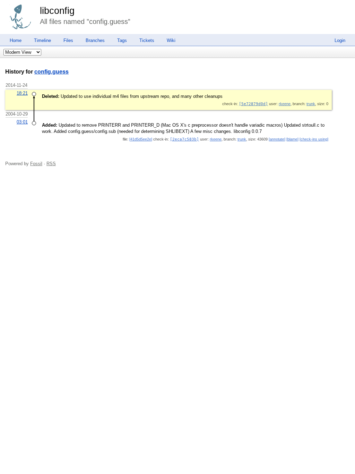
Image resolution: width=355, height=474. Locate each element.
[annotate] (277, 139)
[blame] (292, 139)
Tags (122, 40)
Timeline (42, 40)
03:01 (22, 122)
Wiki (171, 40)
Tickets (146, 40)
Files (68, 40)
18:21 (22, 93)
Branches (95, 40)
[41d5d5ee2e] (140, 139)
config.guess (51, 72)
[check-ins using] (314, 139)
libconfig (57, 11)
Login (340, 40)
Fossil (36, 163)
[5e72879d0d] (253, 104)
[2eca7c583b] (184, 139)
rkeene (285, 104)
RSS (51, 163)
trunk (310, 104)
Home (15, 40)
